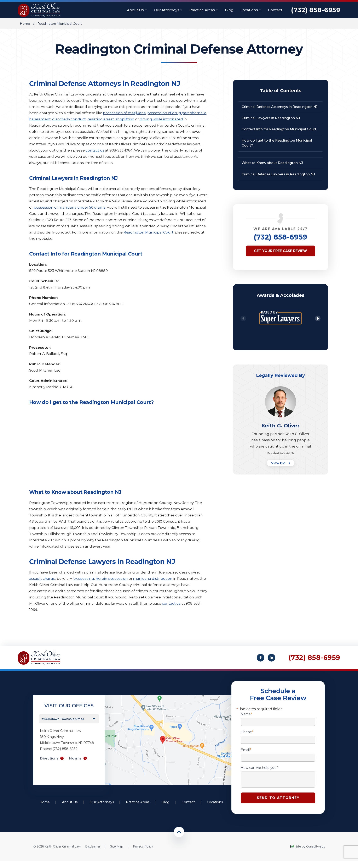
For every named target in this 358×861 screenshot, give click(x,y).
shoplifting (124, 119)
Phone (247, 732)
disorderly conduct (69, 119)
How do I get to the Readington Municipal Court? (277, 142)
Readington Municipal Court (148, 232)
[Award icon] (280, 308)
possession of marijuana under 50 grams (70, 207)
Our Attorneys (167, 10)
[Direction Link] (168, 697)
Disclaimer (92, 846)
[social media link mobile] (260, 658)
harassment (40, 119)
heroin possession (112, 578)
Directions (49, 758)
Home (25, 24)
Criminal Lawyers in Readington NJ (271, 118)
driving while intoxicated (161, 119)
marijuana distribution (152, 578)
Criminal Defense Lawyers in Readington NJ (278, 174)
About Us (136, 10)
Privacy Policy (143, 846)
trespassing (83, 578)
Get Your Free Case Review (280, 251)
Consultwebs (315, 846)
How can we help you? (260, 767)
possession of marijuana (124, 113)
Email (246, 750)
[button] (318, 318)
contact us (95, 150)
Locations (250, 10)
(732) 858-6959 (315, 10)
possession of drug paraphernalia (176, 113)
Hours (75, 758)
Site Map (116, 846)
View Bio (278, 463)
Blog (229, 10)
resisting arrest (100, 119)
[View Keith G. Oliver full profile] (280, 388)
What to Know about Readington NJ (272, 163)
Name (246, 714)
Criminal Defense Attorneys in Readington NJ (280, 107)
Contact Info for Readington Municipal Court (279, 129)
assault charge (42, 578)
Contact (275, 10)
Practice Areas (202, 10)
